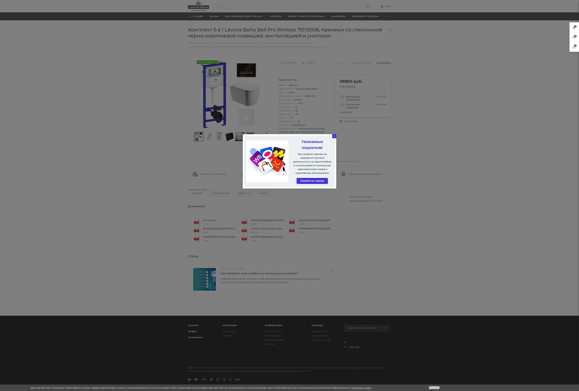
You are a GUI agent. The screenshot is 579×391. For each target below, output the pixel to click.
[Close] (334, 136)
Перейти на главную (312, 180)
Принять (434, 387)
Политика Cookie (361, 387)
